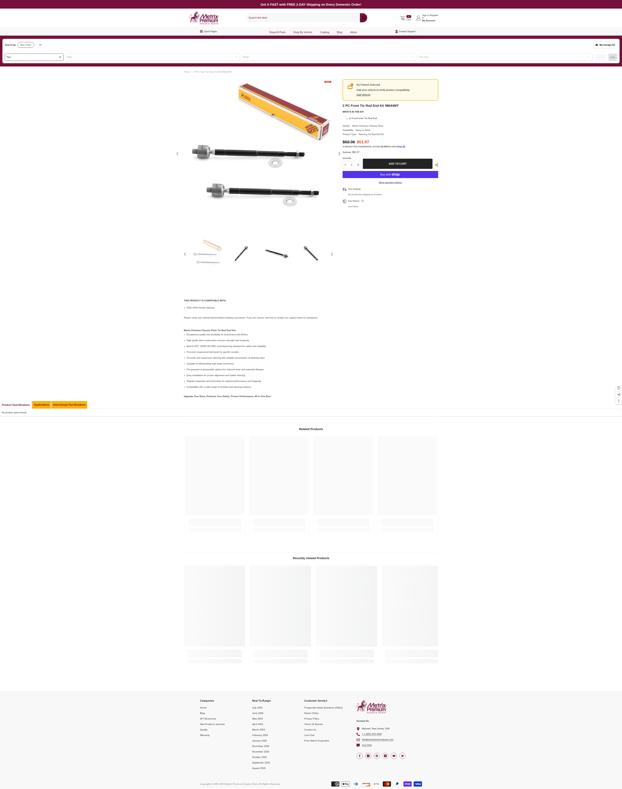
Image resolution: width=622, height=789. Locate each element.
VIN (40, 45)
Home (187, 72)
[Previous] (177, 154)
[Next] (339, 154)
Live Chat (367, 745)
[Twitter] (402, 756)
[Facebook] (360, 756)
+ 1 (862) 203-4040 (372, 734)
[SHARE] (435, 165)
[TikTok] (385, 756)
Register (434, 15)
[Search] (306, 17)
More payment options (390, 182)
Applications (41, 404)
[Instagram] (368, 756)
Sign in (424, 16)
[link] (214, 524)
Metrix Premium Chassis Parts (367, 126)
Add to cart (398, 163)
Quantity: (347, 158)
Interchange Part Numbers (69, 404)
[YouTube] (394, 756)
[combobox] (303, 17)
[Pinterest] (377, 756)
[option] (258, 153)
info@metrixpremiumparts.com (377, 739)
